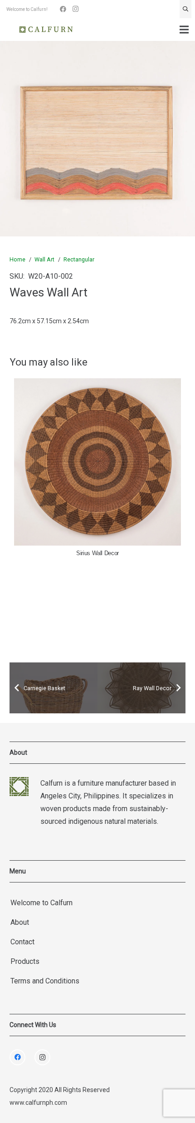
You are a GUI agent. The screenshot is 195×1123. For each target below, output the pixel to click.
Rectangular (78, 259)
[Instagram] (75, 9)
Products (24, 961)
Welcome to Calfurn (41, 902)
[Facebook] (63, 9)
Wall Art (44, 259)
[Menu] (184, 29)
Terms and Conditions (44, 981)
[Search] (185, 9)
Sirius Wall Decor (97, 553)
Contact (22, 942)
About (19, 922)
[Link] (46, 29)
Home (17, 259)
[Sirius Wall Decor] (97, 462)
